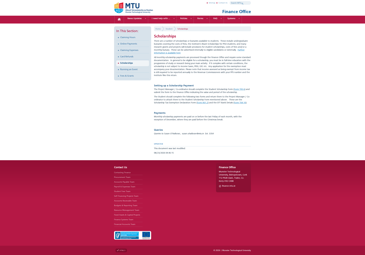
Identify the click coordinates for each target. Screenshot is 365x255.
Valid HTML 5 (121, 250)
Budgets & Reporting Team (125, 206)
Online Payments (128, 44)
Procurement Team (122, 177)
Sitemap (212, 3)
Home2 (119, 20)
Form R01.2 (202, 103)
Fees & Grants (127, 76)
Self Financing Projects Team (126, 196)
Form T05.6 (239, 89)
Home (158, 29)
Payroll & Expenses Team (124, 187)
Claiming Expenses (129, 50)
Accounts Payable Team (124, 182)
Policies (183, 19)
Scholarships (126, 63)
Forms (200, 19)
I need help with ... (161, 19)
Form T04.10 (240, 103)
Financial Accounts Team (124, 224)
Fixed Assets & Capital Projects (127, 215)
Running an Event (129, 69)
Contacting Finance (122, 173)
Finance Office (138, 8)
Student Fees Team (122, 191)
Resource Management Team (126, 210)
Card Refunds (126, 57)
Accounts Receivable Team (125, 201)
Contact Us (222, 3)
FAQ (215, 19)
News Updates (134, 19)
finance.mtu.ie (228, 186)
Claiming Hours (127, 37)
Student (169, 29)
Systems (231, 19)
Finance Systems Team (123, 220)
